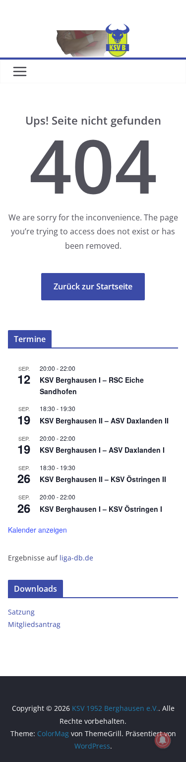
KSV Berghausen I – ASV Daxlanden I (102, 450)
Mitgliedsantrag (34, 624)
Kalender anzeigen (37, 530)
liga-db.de (76, 557)
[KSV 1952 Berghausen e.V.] (93, 30)
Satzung (21, 612)
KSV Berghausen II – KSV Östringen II (103, 479)
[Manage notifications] (163, 740)
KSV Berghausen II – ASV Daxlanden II (104, 420)
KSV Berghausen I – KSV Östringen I (101, 509)
